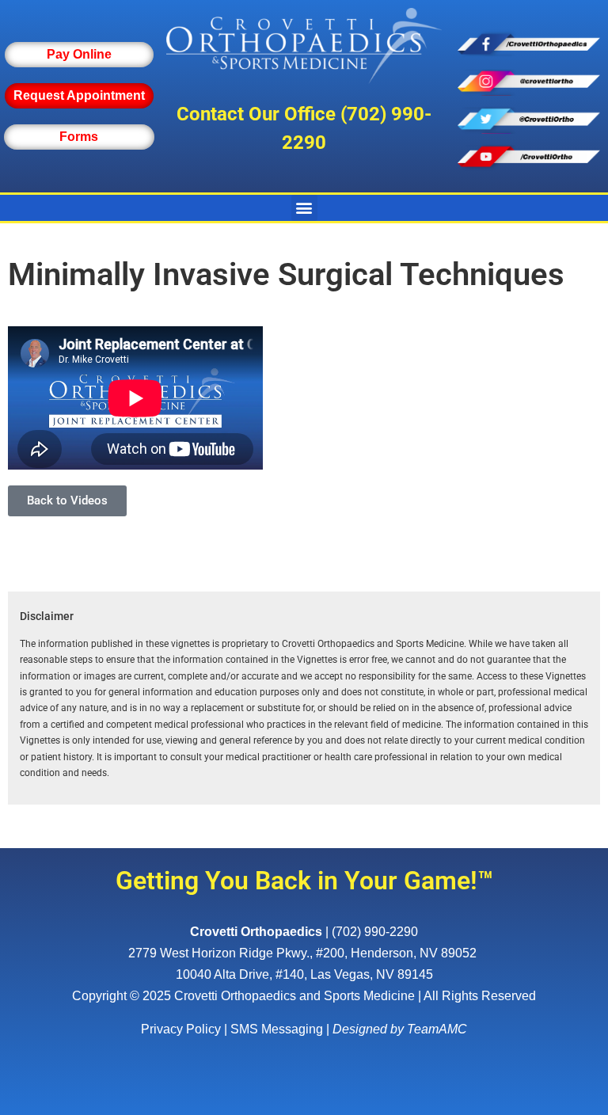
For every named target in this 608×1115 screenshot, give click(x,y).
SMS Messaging (276, 1029)
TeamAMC (437, 1029)
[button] (304, 208)
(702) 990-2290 (375, 931)
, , (302, 953)
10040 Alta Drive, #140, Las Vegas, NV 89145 (304, 974)
